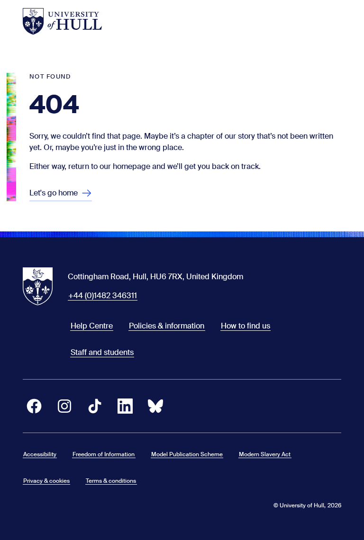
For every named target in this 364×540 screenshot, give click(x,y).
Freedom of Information (104, 454)
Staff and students (102, 352)
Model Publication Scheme (187, 454)
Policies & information (166, 326)
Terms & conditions (111, 481)
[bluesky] (155, 406)
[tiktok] (94, 406)
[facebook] (34, 406)
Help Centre (92, 326)
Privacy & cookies (46, 481)
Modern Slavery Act (265, 454)
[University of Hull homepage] (62, 21)
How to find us (245, 326)
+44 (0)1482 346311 (102, 296)
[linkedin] (125, 406)
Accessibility (39, 454)
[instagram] (64, 406)
